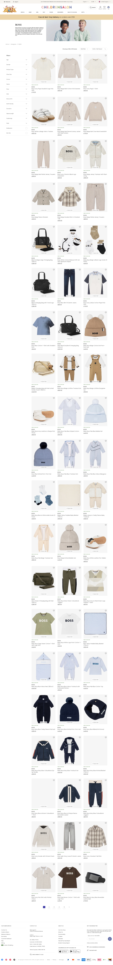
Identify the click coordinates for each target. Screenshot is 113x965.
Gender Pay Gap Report (64, 940)
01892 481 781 (41, 949)
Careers (60, 936)
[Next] (69, 907)
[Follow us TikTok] (14, 960)
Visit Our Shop (61, 930)
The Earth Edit (93, 950)
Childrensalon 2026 (29, 959)
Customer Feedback (6, 938)
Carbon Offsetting (7, 945)
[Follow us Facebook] (2, 960)
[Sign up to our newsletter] (110, 939)
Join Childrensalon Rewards (97, 947)
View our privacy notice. (92, 942)
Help (2, 940)
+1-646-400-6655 (37, 944)
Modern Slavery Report (64, 943)
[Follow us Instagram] (6, 960)
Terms (48, 959)
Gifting (3, 943)
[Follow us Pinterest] (10, 960)
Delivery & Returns (5, 934)
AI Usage (61, 959)
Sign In (16, 1)
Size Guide (4, 936)
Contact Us (4, 930)
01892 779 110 (35, 939)
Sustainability (61, 934)
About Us (60, 932)
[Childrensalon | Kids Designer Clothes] (10, 9)
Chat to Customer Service (36, 930)
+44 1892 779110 (41, 946)
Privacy (54, 959)
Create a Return (5, 932)
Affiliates (60, 938)
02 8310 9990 (38, 942)
